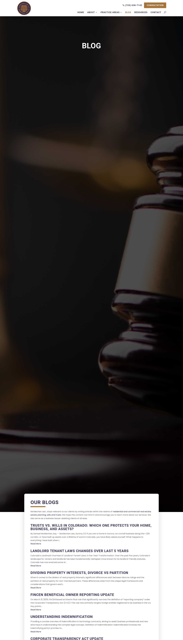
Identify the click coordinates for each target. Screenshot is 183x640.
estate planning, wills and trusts (45, 514)
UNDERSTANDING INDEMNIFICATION (61, 617)
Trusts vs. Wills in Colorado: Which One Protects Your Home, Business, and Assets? (91, 527)
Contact (156, 12)
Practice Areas (110, 12)
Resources (140, 12)
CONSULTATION (155, 5)
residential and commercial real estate (132, 511)
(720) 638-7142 (133, 5)
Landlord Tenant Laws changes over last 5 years (79, 551)
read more (35, 543)
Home (80, 12)
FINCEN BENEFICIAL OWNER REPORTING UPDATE (72, 595)
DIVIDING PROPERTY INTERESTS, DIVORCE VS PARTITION (79, 573)
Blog (128, 12)
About (91, 12)
